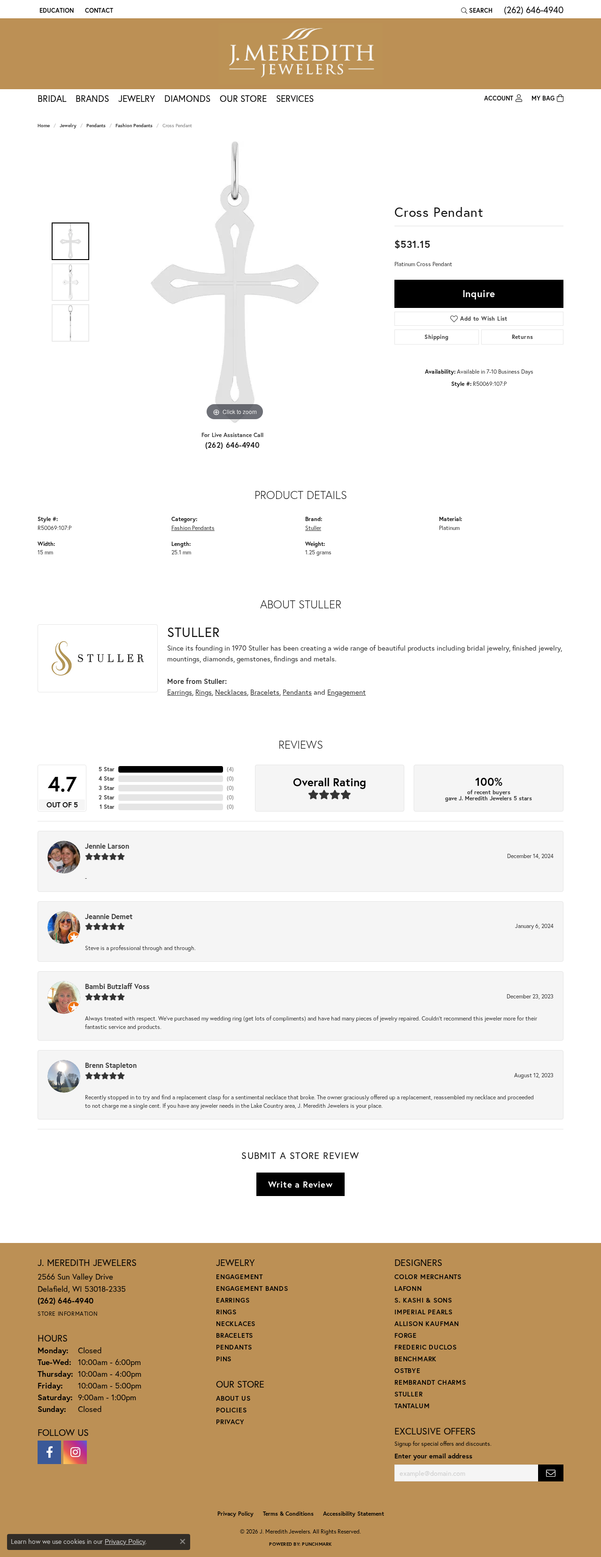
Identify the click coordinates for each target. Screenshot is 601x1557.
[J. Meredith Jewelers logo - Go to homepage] (300, 53)
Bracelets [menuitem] (234, 1335)
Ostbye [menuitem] (407, 1370)
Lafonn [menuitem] (408, 1288)
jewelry (68, 126)
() (230, 769)
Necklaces (231, 692)
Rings (203, 692)
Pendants (96, 126)
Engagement (346, 692)
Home (44, 126)
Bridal (52, 98)
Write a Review (300, 1184)
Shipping (436, 336)
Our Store (243, 98)
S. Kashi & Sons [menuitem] (423, 1300)
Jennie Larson (107, 846)
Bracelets (264, 692)
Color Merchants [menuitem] (428, 1276)
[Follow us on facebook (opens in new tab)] (49, 1452)
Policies (231, 1409)
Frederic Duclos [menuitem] (425, 1346)
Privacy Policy (235, 1513)
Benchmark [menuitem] (415, 1358)
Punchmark (316, 1544)
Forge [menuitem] (405, 1335)
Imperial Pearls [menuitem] (423, 1311)
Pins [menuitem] (223, 1358)
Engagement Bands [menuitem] (252, 1288)
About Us (233, 1398)
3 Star (107, 787)
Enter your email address (433, 1455)
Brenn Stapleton (111, 1065)
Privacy (230, 1421)
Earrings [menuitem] (232, 1300)
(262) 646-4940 (232, 445)
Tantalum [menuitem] (412, 1405)
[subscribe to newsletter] (550, 1473)
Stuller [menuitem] (408, 1393)
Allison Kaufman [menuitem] (426, 1323)
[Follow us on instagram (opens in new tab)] (75, 1452)
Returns (522, 336)
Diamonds (187, 98)
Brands (92, 98)
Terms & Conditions (288, 1513)
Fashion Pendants (134, 126)
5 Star (107, 769)
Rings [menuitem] (226, 1311)
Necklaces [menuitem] (235, 1323)
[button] (56, 10)
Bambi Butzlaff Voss (117, 986)
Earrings (179, 692)
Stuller (313, 527)
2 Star (107, 797)
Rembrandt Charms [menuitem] (430, 1382)
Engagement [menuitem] (239, 1276)
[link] (98, 10)
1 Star (107, 806)
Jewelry (136, 98)
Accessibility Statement (353, 1513)
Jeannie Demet (108, 916)
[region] (235, 282)
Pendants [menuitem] (234, 1346)
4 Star (107, 778)
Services (295, 98)
